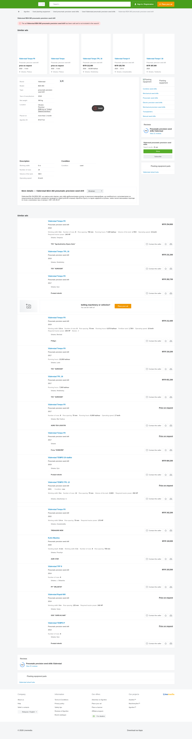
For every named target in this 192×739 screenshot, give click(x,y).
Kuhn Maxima (54, 538)
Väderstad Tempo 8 (122, 59)
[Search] (51, 4)
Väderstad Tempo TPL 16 (92, 59)
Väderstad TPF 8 (55, 566)
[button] (166, 244)
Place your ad (123, 306)
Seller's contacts (23, 707)
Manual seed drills (149, 116)
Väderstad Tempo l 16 (155, 59)
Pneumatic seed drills (150, 98)
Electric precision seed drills (152, 102)
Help (19, 703)
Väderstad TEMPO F (56, 623)
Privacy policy (59, 703)
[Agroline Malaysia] (26, 4)
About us (21, 700)
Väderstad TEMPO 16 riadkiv (60, 457)
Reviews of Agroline (61, 711)
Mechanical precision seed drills (154, 107)
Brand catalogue (60, 715)
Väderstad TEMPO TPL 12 (59, 482)
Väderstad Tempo (58, 59)
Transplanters (148, 112)
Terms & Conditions (61, 700)
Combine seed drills (150, 89)
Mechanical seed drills (150, 93)
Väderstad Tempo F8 (27, 59)
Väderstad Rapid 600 (57, 594)
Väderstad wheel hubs (151, 172)
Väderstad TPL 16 (55, 376)
